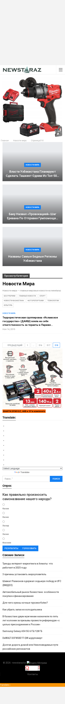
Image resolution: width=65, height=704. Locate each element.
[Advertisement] (32, 32)
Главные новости (27, 296)
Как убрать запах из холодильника (22, 609)
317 (48, 345)
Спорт (43, 296)
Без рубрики (9, 296)
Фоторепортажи (36, 301)
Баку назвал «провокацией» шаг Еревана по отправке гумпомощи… (32, 216)
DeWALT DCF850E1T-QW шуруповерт (22, 638)
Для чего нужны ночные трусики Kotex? (25, 602)
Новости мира (32, 165)
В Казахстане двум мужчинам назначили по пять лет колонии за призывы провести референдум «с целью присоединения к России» (31, 620)
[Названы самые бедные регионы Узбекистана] (32, 246)
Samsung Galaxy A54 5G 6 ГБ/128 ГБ (22, 631)
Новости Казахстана (14, 301)
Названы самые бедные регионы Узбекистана (32, 258)
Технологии (53, 301)
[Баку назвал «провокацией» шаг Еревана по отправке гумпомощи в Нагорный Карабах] (32, 204)
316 (40, 345)
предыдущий (14, 345)
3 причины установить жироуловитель (24, 574)
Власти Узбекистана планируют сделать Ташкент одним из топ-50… (32, 174)
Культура (8, 305)
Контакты (33, 674)
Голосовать (29, 548)
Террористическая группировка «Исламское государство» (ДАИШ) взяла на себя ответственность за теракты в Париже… (30, 321)
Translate (24, 472)
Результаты (11, 548)
